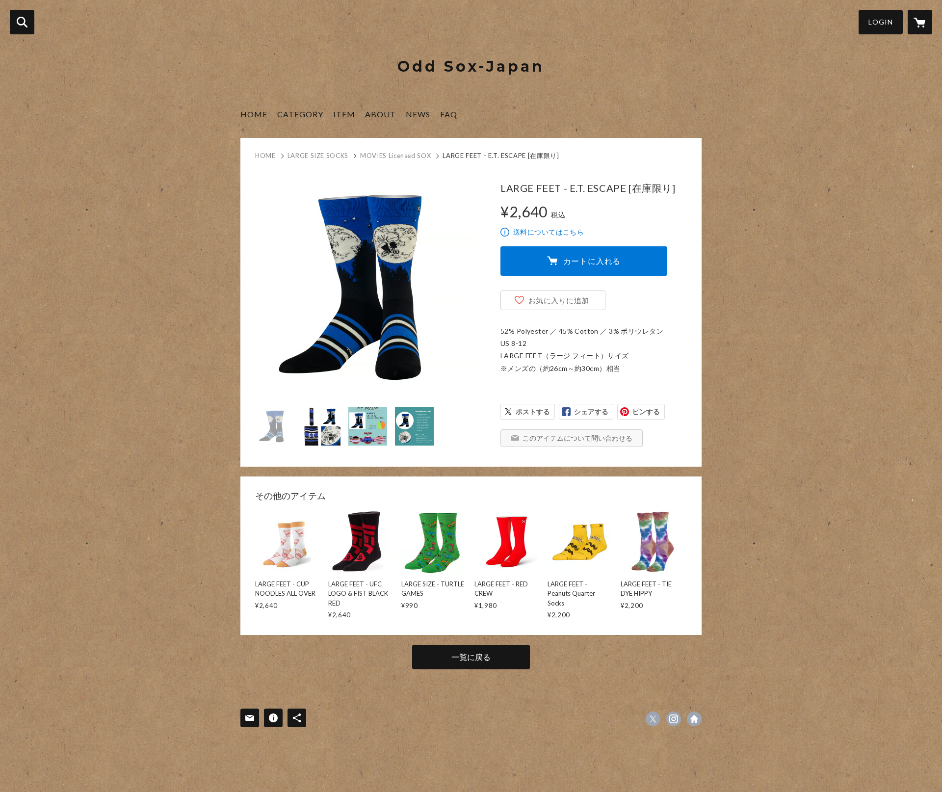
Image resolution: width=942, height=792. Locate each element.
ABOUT (380, 114)
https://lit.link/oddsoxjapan (694, 719)
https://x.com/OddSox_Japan (653, 719)
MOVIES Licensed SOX (395, 155)
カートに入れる (592, 260)
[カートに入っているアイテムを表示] (920, 22)
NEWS (418, 114)
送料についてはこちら (548, 232)
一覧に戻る (471, 656)
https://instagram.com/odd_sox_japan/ (673, 719)
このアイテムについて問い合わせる (577, 438)
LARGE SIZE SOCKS (318, 155)
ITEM (344, 114)
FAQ (448, 114)
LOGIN (880, 22)
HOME (253, 114)
